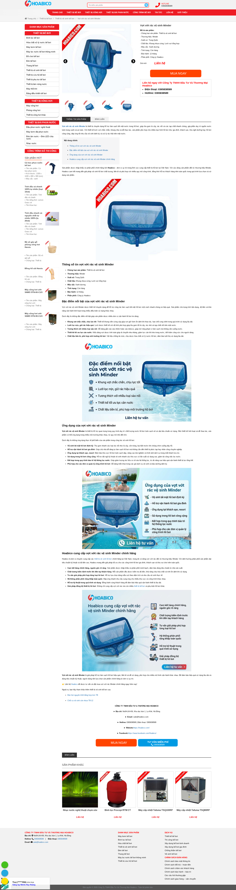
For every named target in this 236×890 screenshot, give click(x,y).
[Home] (53, 3)
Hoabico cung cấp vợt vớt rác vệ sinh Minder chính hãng (92, 159)
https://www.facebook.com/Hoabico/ (142, 733)
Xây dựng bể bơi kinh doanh (177, 843)
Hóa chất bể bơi (125, 843)
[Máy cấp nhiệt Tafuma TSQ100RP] (156, 796)
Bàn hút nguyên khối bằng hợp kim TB (82, 695)
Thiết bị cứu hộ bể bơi (36, 75)
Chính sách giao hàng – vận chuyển (180, 879)
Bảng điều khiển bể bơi (36, 93)
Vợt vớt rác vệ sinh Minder (89, 18)
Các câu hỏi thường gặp (175, 875)
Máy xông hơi (32, 105)
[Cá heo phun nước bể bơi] (52, 172)
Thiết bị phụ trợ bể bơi (36, 79)
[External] (4, 864)
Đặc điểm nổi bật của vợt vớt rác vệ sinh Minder (89, 150)
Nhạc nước (31, 143)
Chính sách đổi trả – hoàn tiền (178, 865)
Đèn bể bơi (31, 61)
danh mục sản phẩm (128, 832)
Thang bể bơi (32, 65)
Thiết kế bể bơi (171, 836)
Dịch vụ (168, 832)
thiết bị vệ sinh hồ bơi (103, 559)
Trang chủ (57, 12)
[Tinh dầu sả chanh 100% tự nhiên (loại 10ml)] (52, 197)
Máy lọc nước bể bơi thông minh (40, 52)
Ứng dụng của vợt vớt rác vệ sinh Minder (86, 155)
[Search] (146, 5)
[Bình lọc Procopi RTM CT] (118, 796)
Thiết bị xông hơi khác (36, 115)
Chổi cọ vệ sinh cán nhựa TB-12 (80, 700)
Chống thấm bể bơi (173, 850)
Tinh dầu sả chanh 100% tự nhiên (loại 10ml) (34, 189)
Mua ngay (178, 73)
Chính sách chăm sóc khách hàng (179, 868)
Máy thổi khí (31, 89)
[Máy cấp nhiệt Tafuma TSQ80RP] (193, 796)
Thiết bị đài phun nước (117, 12)
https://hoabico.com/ (141, 728)
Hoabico (74, 684)
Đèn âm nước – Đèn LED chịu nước (39, 137)
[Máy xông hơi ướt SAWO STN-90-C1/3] (52, 322)
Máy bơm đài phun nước (37, 132)
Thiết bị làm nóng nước (36, 84)
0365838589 (166, 6)
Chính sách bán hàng (176, 857)
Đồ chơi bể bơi (32, 56)
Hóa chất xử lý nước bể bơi (38, 42)
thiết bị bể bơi (139, 586)
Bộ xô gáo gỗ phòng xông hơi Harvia (32, 244)
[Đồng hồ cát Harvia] (52, 276)
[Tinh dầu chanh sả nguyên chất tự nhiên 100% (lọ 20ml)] (52, 225)
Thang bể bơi (124, 854)
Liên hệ (169, 12)
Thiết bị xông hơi (93, 12)
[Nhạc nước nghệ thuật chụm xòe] (80, 796)
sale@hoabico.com (40, 842)
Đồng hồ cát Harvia (34, 268)
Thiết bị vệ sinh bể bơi (64, 18)
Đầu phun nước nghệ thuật (38, 127)
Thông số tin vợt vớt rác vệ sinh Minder (85, 146)
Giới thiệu (182, 12)
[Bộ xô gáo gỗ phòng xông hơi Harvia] (52, 252)
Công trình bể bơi (142, 12)
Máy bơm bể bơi (33, 47)
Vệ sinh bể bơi (171, 854)
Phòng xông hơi (33, 110)
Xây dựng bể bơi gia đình (176, 847)
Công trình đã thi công (41, 151)
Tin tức (158, 12)
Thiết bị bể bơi (74, 12)
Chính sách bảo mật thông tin (177, 861)
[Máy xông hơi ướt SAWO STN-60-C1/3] (52, 299)
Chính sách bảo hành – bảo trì (178, 872)
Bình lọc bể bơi (33, 38)
